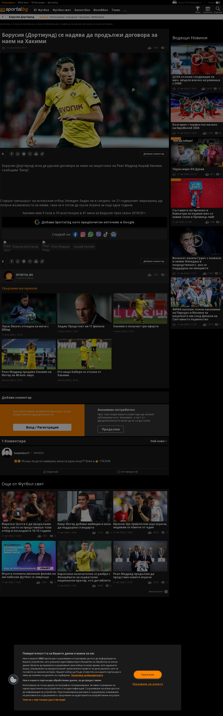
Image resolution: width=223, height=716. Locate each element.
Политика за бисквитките (87, 675)
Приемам (147, 674)
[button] (13, 679)
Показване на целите (148, 684)
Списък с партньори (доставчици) (44, 699)
